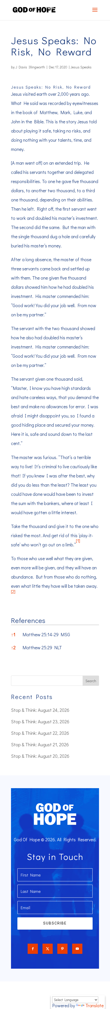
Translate (94, 1005)
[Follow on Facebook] (33, 949)
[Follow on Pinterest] (62, 949)
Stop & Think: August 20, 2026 (40, 756)
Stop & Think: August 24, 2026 (40, 710)
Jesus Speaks (81, 67)
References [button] (28, 620)
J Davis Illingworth (30, 67)
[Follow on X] (47, 949)
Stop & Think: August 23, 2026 (40, 721)
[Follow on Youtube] (77, 949)
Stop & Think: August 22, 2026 (40, 733)
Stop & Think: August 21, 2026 (40, 744)
